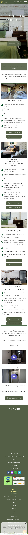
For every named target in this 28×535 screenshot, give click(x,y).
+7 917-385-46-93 (14, 468)
